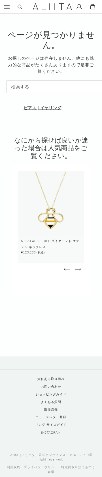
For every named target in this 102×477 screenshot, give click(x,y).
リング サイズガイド (51, 424)
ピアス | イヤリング (42, 107)
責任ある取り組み (51, 379)
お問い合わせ (51, 386)
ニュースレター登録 (51, 417)
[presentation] (67, 269)
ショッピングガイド (51, 394)
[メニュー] (6, 6)
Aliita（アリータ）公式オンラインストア (41, 455)
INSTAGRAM (51, 432)
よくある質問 (51, 402)
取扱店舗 (51, 409)
